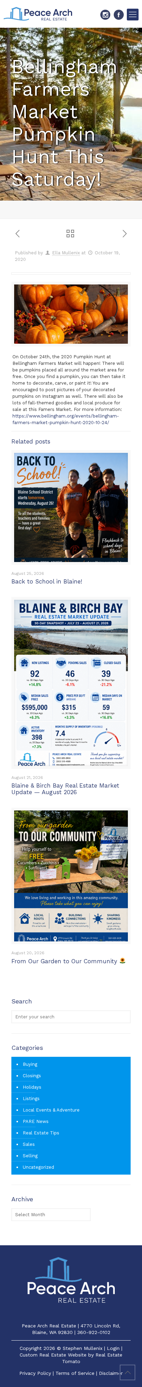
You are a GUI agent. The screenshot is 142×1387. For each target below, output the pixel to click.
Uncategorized (38, 1167)
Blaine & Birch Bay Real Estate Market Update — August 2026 (65, 789)
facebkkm (119, 15)
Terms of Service (74, 1373)
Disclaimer (111, 1373)
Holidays (32, 1087)
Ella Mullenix (66, 252)
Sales (29, 1144)
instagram (105, 15)
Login (113, 1348)
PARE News (36, 1121)
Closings (32, 1075)
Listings (31, 1098)
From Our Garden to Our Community (65, 961)
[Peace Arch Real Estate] (37, 13)
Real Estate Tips (41, 1132)
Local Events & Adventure (51, 1110)
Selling (30, 1155)
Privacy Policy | (37, 1373)
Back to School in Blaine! (46, 581)
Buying (30, 1064)
